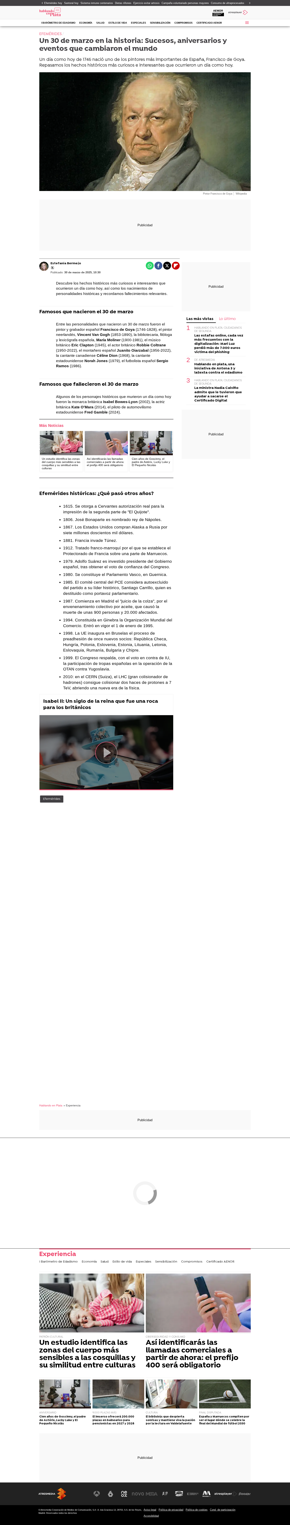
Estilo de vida (118, 22)
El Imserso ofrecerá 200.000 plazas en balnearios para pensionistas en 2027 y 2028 (113, 1420)
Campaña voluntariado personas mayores (185, 3)
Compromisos (183, 22)
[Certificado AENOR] (218, 13)
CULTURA (152, 1412)
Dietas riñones (123, 3)
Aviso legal (150, 1509)
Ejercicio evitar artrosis (146, 3)
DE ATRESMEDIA (204, 360)
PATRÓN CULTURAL (51, 1337)
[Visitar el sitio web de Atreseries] (165, 1494)
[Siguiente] (249, 3)
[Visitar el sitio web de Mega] (152, 1494)
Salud (100, 22)
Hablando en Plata (50, 1105)
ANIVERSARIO (47, 1412)
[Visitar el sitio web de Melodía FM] (206, 1494)
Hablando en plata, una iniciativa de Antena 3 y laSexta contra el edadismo (218, 368)
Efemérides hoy (53, 3)
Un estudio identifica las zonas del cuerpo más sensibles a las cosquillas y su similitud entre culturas (87, 1354)
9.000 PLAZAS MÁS (104, 1412)
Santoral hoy (71, 3)
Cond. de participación (222, 1509)
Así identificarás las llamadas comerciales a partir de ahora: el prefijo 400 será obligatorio (192, 1354)
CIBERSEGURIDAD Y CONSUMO (165, 1337)
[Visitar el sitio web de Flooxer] (245, 1494)
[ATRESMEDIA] (52, 1493)
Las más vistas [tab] (199, 319)
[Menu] (247, 23)
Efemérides (51, 799)
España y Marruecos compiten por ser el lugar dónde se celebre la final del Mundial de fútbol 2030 (224, 1420)
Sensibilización (160, 22)
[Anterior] (41, 3)
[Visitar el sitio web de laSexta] (110, 1494)
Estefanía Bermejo (66, 263)
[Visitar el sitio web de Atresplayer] (225, 1494)
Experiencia (57, 1254)
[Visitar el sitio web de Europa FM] (193, 1494)
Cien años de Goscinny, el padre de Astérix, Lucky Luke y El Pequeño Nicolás (62, 1420)
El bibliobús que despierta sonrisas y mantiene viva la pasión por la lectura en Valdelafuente (170, 1420)
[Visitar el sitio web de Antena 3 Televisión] (97, 1494)
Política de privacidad (171, 1509)
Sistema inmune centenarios (96, 3)
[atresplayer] (238, 13)
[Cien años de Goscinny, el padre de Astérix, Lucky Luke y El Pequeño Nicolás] (151, 443)
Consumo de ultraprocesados (227, 3)
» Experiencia (72, 1105)
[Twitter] (52, 268)
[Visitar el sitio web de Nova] (138, 1494)
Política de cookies (197, 1509)
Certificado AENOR (209, 22)
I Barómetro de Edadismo (58, 22)
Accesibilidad (151, 1515)
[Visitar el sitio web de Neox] (124, 1494)
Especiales (138, 22)
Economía (85, 22)
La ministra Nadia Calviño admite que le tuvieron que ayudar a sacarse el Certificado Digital (218, 394)
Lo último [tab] (227, 319)
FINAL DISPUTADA (210, 1412)
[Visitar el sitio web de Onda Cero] (179, 1494)
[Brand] (66, 13)
